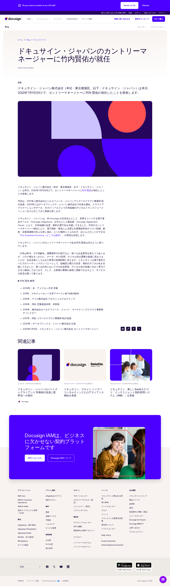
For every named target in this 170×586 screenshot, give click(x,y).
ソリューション (42, 19)
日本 (22, 566)
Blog (28, 40)
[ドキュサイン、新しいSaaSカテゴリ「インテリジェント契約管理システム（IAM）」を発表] (131, 365)
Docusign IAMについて (61, 458)
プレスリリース (40, 40)
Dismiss (145, 5)
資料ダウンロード (142, 19)
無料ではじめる (35, 458)
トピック (140, 27)
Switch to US (129, 5)
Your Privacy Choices (49, 581)
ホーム (20, 40)
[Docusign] (13, 19)
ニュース (21, 384)
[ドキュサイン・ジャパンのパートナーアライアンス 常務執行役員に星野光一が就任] (39, 365)
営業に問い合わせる (122, 19)
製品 (29, 19)
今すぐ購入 (158, 19)
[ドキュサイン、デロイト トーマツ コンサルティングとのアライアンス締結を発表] (85, 365)
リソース (57, 19)
